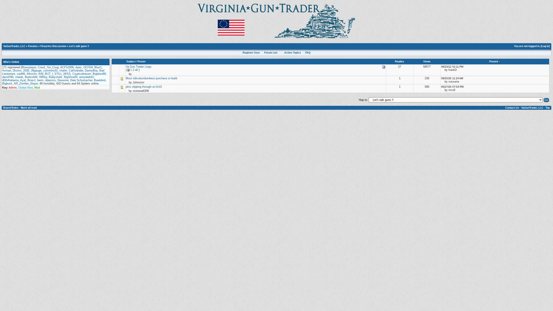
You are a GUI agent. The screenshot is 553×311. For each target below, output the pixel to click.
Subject (131, 61)
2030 (26, 70)
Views (427, 61)
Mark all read (29, 107)
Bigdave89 (99, 73)
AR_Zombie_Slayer (26, 83)
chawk (19, 77)
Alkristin (32, 73)
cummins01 (50, 70)
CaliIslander (76, 70)
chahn (63, 70)
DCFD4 (88, 67)
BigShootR (70, 77)
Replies (399, 61)
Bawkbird (99, 80)
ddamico (50, 80)
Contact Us (512, 107)
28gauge (36, 70)
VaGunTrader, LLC (14, 46)
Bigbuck (7, 83)
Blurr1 (98, 67)
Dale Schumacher (81, 80)
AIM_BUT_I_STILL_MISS (54, 73)
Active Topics (292, 52)
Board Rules (11, 107)
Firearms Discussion (53, 46)
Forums (33, 46)
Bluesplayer (29, 67)
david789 (7, 77)
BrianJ (31, 80)
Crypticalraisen (81, 73)
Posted (494, 61)
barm (40, 80)
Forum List (270, 52)
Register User (251, 52)
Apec (78, 67)
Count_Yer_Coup (48, 67)
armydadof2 (86, 77)
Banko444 (31, 77)
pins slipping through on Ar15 (144, 86)
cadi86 (21, 73)
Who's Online (11, 61)
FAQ (307, 52)
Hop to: (363, 100)
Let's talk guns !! (79, 46)
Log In (545, 46)
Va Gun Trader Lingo (138, 66)
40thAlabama (10, 80)
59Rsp (43, 77)
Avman (6, 70)
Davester (62, 80)
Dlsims (17, 70)
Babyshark (55, 77)
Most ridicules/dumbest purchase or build (151, 78)
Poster (142, 61)
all (136, 69)
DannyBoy (91, 70)
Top (547, 107)
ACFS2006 (67, 67)
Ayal (23, 80)
